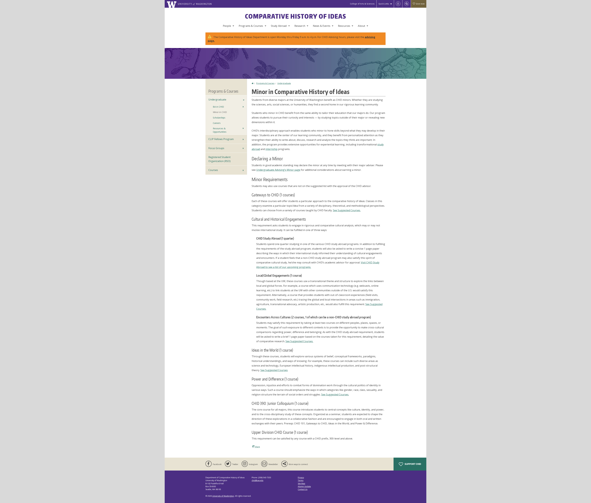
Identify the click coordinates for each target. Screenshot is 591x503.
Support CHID (412, 464)
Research (299, 26)
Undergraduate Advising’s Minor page (278, 170)
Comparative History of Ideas (295, 16)
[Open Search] (406, 4)
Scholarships (219, 117)
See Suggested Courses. (347, 210)
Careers (217, 123)
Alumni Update (304, 486)
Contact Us (302, 489)
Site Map (301, 483)
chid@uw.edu (257, 480)
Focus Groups (216, 148)
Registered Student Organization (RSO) (219, 159)
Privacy (301, 477)
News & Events (321, 26)
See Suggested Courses (274, 370)
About (361, 26)
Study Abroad (279, 26)
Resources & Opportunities (219, 130)
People (227, 26)
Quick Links (383, 3)
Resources (344, 26)
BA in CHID (218, 106)
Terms (300, 480)
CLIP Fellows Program (221, 139)
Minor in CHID (220, 112)
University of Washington (223, 496)
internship (271, 149)
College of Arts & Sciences (362, 3)
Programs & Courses (251, 26)
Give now (420, 3)
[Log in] (398, 4)
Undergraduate (284, 83)
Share (257, 446)
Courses (213, 170)
